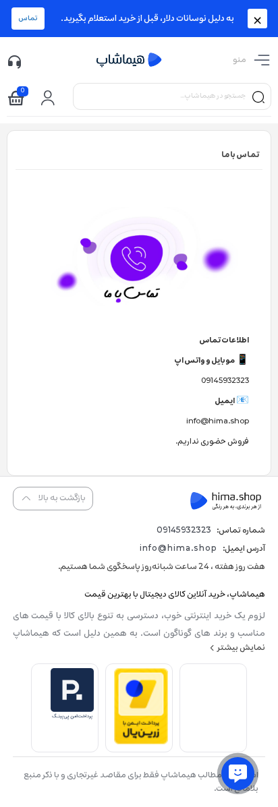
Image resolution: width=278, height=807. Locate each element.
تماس (28, 18)
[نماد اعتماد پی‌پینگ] (72, 718)
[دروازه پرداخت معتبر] (141, 742)
